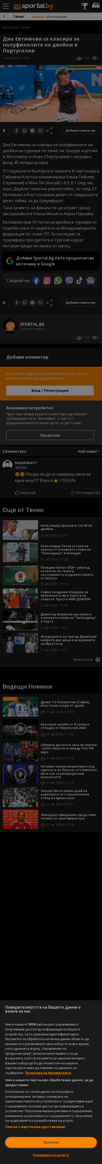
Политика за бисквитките (48, 1073)
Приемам (51, 1142)
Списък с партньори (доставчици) (35, 1126)
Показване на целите (51, 1155)
